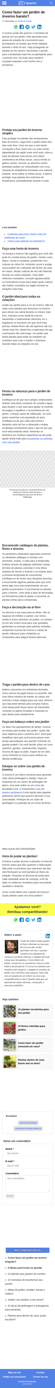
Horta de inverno (28, 1123)
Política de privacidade (14, 1377)
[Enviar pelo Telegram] (27, 27)
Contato (40, 1373)
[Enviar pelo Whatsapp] (16, 27)
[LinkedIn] (48, 936)
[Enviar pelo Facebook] (21, 27)
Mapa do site (14, 1373)
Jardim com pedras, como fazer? (26, 1299)
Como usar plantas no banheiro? (26, 241)
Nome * (9, 1149)
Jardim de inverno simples (28, 1129)
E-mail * (9, 1161)
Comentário (12, 1173)
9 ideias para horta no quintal (25, 1267)
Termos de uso (40, 1377)
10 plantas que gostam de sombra (26, 1273)
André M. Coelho (25, 21)
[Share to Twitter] (33, 27)
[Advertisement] (27, 96)
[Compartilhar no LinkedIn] (39, 27)
